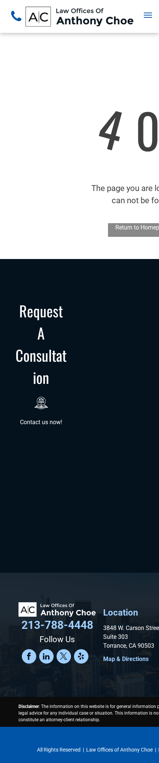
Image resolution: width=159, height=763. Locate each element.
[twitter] (64, 657)
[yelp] (81, 657)
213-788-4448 (57, 625)
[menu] (148, 15)
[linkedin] (46, 657)
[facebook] (29, 657)
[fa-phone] (16, 23)
